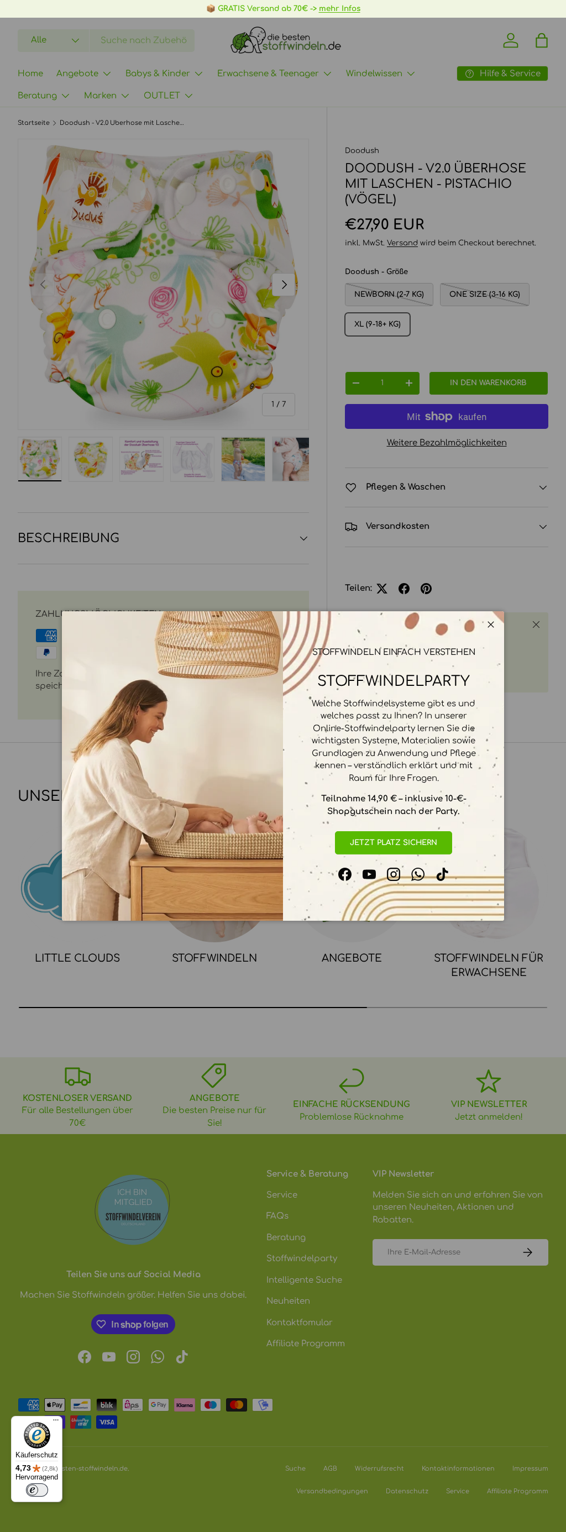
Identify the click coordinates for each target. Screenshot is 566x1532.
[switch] (37, 1490)
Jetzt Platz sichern (393, 842)
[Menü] (55, 1422)
